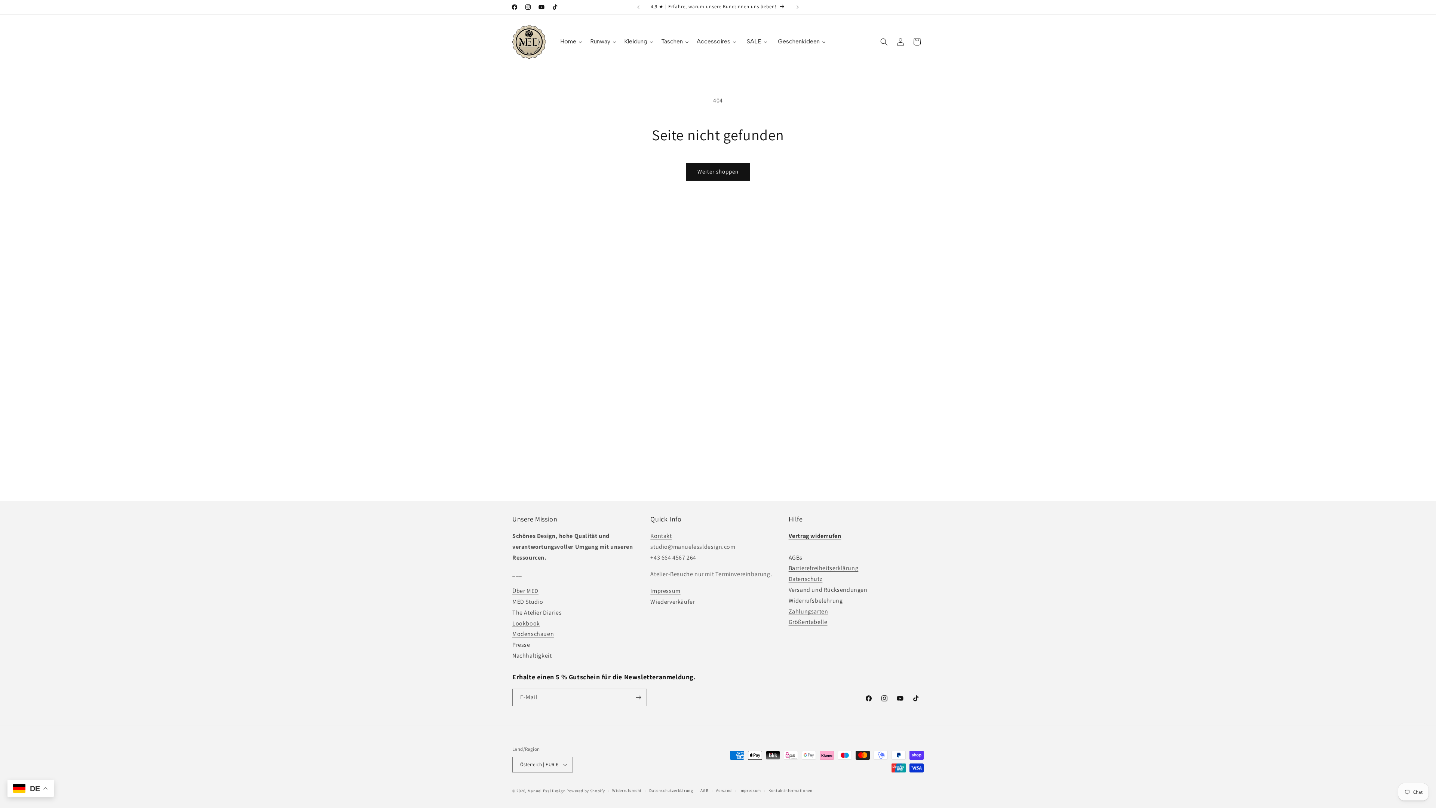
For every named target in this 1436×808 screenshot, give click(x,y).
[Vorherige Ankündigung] (638, 7)
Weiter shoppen (718, 171)
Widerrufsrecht (627, 790)
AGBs (796, 557)
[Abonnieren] (638, 697)
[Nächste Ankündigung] (797, 7)
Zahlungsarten (808, 611)
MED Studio (527, 602)
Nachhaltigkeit (532, 655)
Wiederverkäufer (672, 602)
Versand (724, 790)
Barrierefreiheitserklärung (824, 568)
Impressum (665, 591)
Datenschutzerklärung (671, 790)
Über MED (525, 591)
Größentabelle (808, 622)
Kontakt (661, 536)
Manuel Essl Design (547, 790)
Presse (521, 645)
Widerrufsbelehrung (816, 601)
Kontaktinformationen (790, 790)
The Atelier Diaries (537, 612)
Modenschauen (533, 634)
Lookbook (526, 623)
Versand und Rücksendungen (828, 590)
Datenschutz (806, 579)
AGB (704, 790)
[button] (884, 42)
